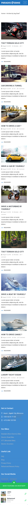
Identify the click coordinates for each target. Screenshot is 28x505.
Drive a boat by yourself (13, 294)
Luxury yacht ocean (11, 375)
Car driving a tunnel (11, 86)
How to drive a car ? (11, 126)
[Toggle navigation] (25, 2)
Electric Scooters (7, 444)
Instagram (13, 479)
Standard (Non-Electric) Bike (11, 434)
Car (15, 88)
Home (3, 13)
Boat (15, 297)
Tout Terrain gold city (12, 43)
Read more (7, 61)
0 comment (21, 88)
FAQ (2, 456)
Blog (2, 460)
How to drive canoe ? (11, 334)
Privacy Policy (6, 463)
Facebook (4, 479)
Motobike (16, 46)
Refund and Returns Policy (10, 466)
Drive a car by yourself (13, 166)
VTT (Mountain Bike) (8, 440)
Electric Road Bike (7, 437)
